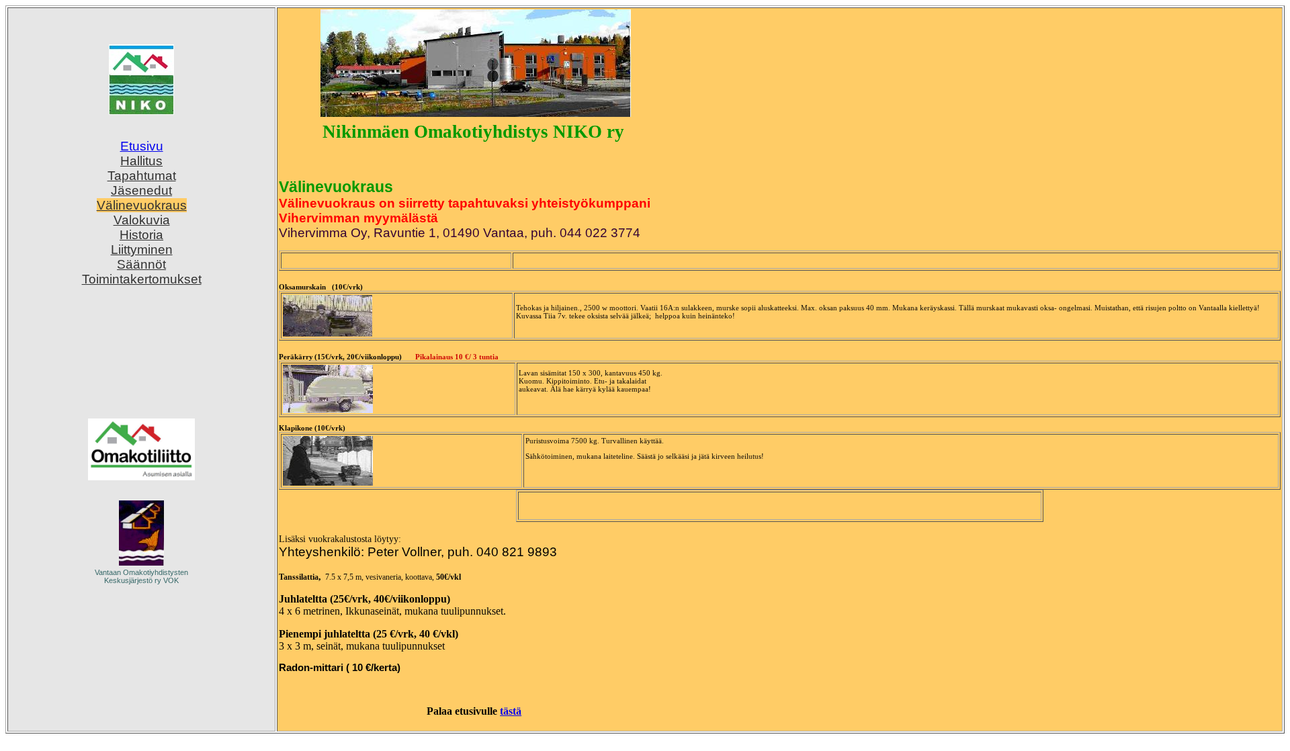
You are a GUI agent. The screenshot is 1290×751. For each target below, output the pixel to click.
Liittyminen (142, 249)
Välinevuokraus (142, 205)
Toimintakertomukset (142, 279)
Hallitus (141, 161)
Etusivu (141, 146)
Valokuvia (142, 220)
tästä (510, 711)
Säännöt (141, 264)
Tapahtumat (142, 176)
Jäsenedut (141, 190)
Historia (141, 235)
